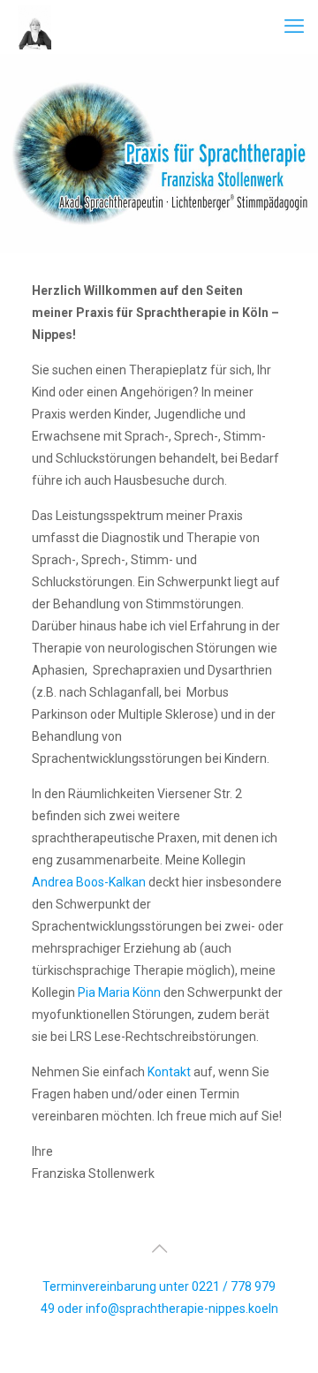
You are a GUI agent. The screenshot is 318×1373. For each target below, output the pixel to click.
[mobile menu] (294, 26)
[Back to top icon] (159, 1248)
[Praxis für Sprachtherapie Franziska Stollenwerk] (32, 26)
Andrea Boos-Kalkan (89, 882)
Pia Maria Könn (119, 992)
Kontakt (168, 1072)
